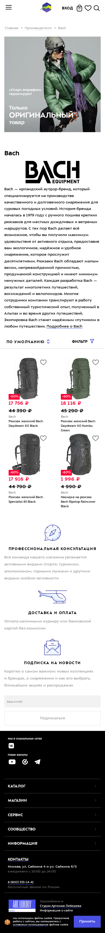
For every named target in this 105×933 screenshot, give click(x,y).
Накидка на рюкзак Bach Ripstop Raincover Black (78, 502)
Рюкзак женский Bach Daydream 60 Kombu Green (78, 426)
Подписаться (52, 718)
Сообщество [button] (22, 829)
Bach (12, 417)
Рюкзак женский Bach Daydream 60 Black (26, 424)
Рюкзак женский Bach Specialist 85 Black (26, 500)
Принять (87, 921)
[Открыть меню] (8, 8)
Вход (67, 8)
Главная (11, 28)
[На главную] (45, 8)
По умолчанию (25, 342)
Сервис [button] (15, 815)
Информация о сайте (56, 910)
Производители (38, 28)
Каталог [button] (17, 786)
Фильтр (80, 341)
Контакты (18, 859)
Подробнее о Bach (64, 326)
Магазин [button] (17, 800)
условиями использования (30, 925)
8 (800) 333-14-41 (21, 882)
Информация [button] (22, 843)
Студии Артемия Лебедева (60, 906)
